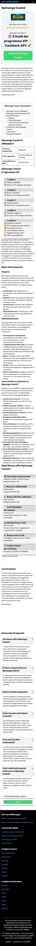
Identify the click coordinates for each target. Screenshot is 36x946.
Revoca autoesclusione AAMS (12, 836)
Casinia (4, 872)
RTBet (4, 893)
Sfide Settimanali (15, 120)
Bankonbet (5, 889)
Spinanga (5, 861)
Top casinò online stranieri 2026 (13, 832)
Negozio (11, 118)
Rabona (4, 904)
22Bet (4, 901)
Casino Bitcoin (7, 843)
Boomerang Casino (8, 853)
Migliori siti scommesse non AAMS (14, 818)
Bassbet (4, 885)
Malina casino (6, 857)
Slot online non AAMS (9, 840)
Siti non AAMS (10, 1)
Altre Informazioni (13, 116)
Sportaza (5, 908)
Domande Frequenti (14, 134)
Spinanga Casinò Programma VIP (18, 113)
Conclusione (11, 132)
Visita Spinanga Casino (18, 55)
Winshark (5, 876)
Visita (18, 802)
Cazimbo (5, 864)
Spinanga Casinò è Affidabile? (17, 111)
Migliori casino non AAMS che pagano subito (17, 822)
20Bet (4, 897)
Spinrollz (5, 868)
